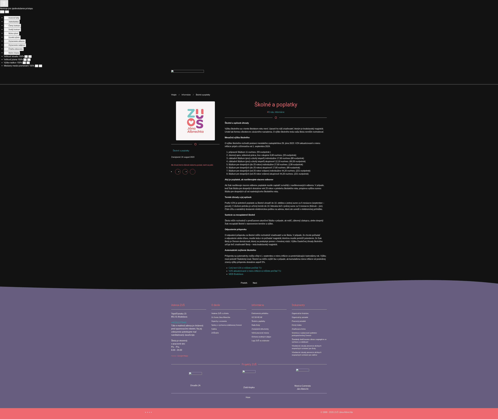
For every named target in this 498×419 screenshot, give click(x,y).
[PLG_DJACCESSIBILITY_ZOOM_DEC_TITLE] (26, 56)
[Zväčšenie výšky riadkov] (28, 62)
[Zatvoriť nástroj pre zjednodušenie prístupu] (7, 11)
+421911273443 (178, 322)
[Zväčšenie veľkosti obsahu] (30, 56)
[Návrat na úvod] (187, 77)
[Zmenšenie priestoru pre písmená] (36, 66)
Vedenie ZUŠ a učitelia (220, 313)
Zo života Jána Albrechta (220, 317)
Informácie (279, 112)
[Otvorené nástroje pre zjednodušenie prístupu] (4, 3)
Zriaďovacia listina (299, 329)
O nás (271, 112)
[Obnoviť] (2, 11)
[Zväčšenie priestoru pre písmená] (40, 66)
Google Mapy (182, 356)
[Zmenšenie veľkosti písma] (25, 59)
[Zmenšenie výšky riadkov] (24, 62)
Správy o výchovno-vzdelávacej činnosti (226, 325)
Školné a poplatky (181, 151)
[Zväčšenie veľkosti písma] (29, 59)
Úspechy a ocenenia (219, 321)
